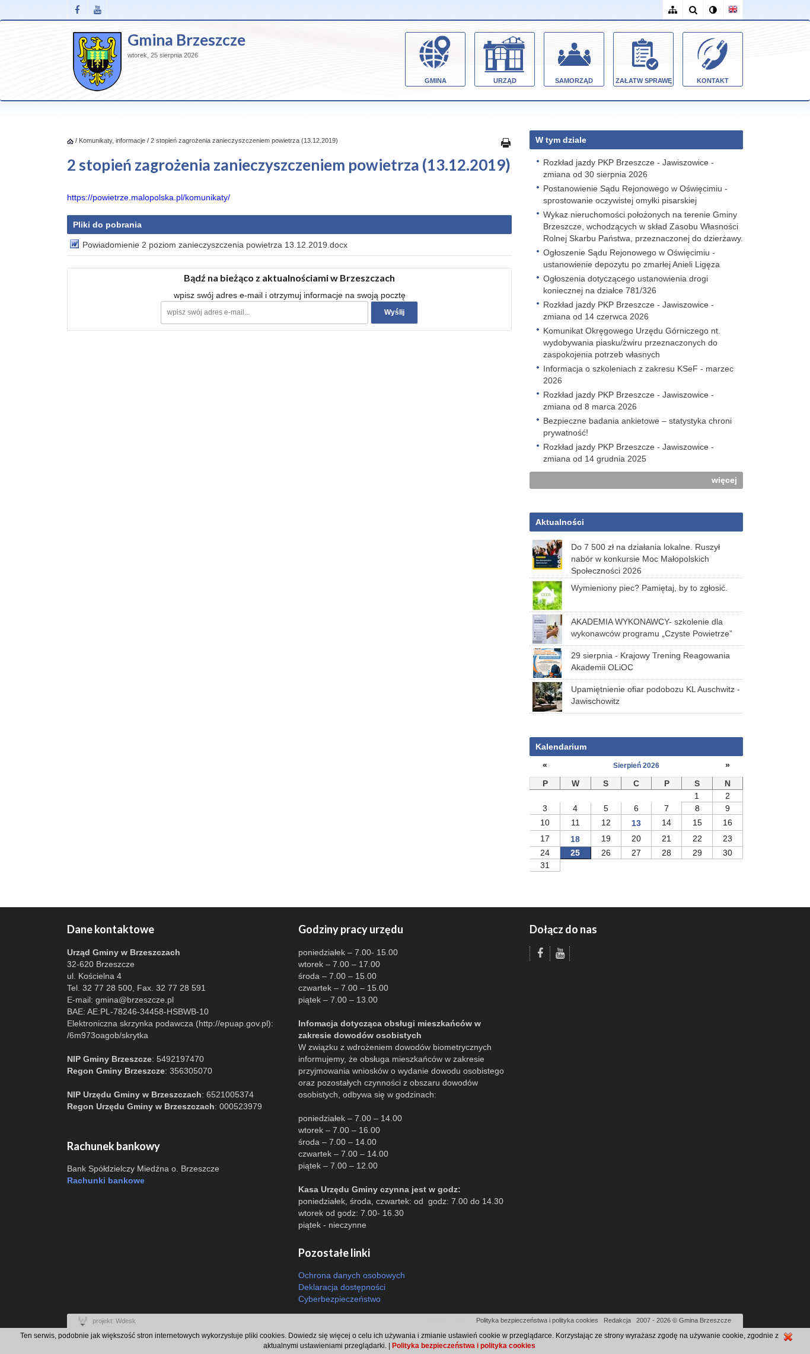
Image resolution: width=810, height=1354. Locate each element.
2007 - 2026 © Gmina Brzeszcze (683, 1320)
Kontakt (713, 80)
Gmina (436, 80)
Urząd (504, 80)
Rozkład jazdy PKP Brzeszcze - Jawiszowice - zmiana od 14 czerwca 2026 (628, 310)
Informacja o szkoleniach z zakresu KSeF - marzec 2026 (638, 374)
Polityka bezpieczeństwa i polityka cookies (537, 1320)
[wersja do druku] (506, 142)
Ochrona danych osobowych (351, 1275)
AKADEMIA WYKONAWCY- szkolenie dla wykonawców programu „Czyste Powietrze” (651, 627)
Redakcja (617, 1320)
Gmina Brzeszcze (186, 39)
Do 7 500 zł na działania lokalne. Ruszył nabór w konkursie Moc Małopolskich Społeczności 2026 (645, 558)
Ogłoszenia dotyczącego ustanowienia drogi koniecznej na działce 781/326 (625, 284)
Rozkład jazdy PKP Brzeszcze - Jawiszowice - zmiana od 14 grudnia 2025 (628, 452)
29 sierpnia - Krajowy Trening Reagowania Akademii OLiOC (650, 661)
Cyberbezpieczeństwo (339, 1299)
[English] (733, 10)
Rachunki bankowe (106, 1180)
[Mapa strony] (672, 10)
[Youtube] (97, 10)
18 (575, 839)
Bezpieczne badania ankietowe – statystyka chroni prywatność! (637, 426)
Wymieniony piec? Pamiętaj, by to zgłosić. (649, 588)
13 (636, 823)
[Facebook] (77, 10)
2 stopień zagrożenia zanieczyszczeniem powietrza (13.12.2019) (244, 140)
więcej (724, 480)
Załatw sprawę (644, 80)
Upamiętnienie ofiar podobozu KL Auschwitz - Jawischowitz (655, 695)
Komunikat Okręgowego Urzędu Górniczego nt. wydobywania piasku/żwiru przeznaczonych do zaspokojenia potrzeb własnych (631, 342)
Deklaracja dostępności (341, 1287)
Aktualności (559, 522)
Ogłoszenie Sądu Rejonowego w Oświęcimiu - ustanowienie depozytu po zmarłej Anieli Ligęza (631, 258)
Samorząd (574, 80)
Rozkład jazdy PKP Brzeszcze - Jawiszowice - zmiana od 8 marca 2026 (628, 400)
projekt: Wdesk (114, 1320)
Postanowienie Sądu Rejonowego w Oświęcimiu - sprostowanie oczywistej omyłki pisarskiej (635, 194)
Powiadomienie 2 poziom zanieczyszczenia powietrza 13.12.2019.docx (214, 244)
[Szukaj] (693, 10)
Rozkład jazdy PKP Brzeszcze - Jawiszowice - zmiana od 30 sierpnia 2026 (628, 168)
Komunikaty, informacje (112, 140)
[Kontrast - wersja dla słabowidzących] (713, 10)
